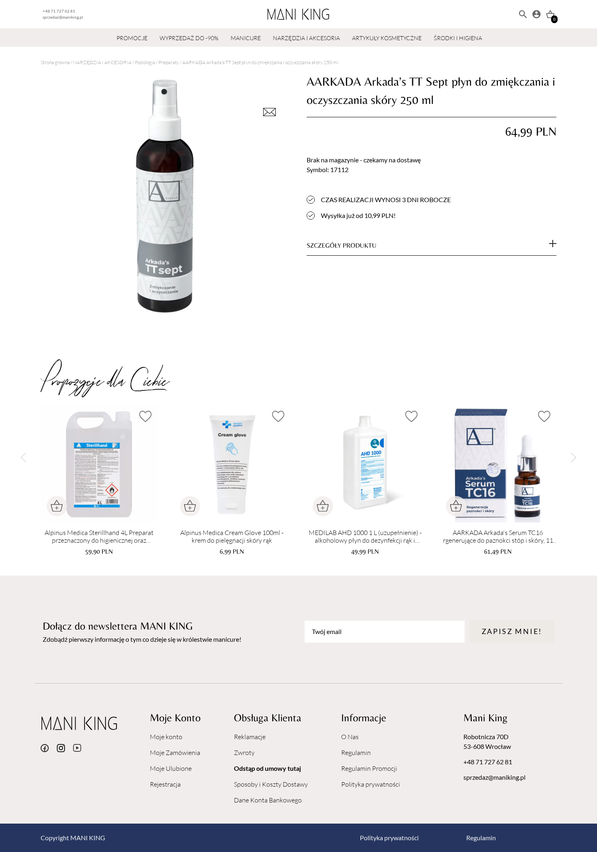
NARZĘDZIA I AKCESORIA (306, 38)
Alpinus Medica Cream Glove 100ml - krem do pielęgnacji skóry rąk (231, 536)
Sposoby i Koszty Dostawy (271, 784)
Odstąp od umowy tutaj (267, 768)
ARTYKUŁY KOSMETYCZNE (387, 38)
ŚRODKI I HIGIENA (458, 38)
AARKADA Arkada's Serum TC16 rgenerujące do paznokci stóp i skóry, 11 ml (498, 536)
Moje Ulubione (171, 768)
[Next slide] (574, 457)
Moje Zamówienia (175, 752)
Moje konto (166, 737)
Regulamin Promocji (369, 768)
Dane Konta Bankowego (268, 800)
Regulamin (356, 752)
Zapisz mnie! (512, 631)
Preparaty (168, 62)
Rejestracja (165, 784)
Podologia (145, 62)
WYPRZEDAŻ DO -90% (189, 38)
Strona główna (55, 62)
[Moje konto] (536, 14)
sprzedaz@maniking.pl (63, 17)
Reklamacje (250, 737)
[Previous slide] (23, 457)
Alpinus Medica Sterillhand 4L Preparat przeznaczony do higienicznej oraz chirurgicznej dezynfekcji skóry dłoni (99, 536)
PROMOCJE (132, 38)
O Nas (350, 737)
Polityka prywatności (370, 784)
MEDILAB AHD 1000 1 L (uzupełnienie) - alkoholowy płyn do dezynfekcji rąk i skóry (365, 536)
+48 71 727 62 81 (59, 11)
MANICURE (246, 38)
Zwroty (244, 752)
